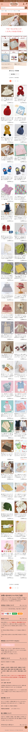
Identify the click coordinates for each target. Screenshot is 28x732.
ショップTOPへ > (5, 67)
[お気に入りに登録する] (12, 96)
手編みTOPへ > (18, 64)
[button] (18, 81)
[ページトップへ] (26, 727)
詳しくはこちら (23, 605)
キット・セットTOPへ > (6, 64)
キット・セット (10, 10)
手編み (6, 10)
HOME (2, 10)
